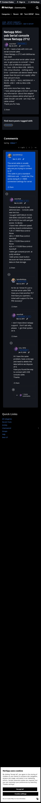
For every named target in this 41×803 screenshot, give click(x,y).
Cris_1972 (22, 348)
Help (3, 434)
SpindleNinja (18, 155)
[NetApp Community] (14, 7)
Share (7, 110)
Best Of (5, 437)
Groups (4, 431)
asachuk (12, 44)
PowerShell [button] (8, 125)
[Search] (37, 8)
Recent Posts (7, 422)
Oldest (13, 143)
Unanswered (20, 428)
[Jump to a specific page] (35, 147)
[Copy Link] (19, 46)
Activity (4, 425)
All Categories (7, 419)
